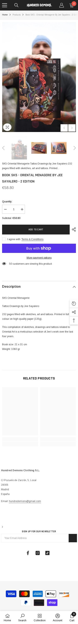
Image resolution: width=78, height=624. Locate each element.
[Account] (61, 5)
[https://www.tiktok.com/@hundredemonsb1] (47, 553)
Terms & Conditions (32, 239)
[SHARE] (73, 229)
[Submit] (73, 538)
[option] (39, 77)
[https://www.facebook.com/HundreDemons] (28, 553)
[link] (20, 439)
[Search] (16, 5)
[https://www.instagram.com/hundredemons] (37, 553)
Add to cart (35, 229)
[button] (64, 128)
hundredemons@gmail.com (25, 501)
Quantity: (7, 201)
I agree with (13, 239)
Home (5, 15)
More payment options (39, 257)
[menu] (4, 5)
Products (16, 15)
